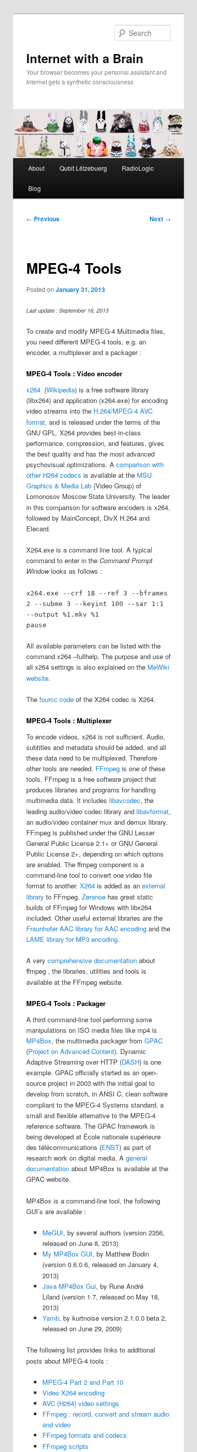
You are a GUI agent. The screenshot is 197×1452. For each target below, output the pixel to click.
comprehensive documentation (92, 960)
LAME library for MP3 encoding (72, 939)
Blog (34, 188)
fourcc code (56, 699)
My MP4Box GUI (67, 1254)
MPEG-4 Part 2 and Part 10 (82, 1382)
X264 (87, 885)
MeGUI (52, 1232)
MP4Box (39, 1040)
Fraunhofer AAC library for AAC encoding (86, 928)
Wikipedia (60, 389)
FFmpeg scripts (65, 1446)
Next (160, 218)
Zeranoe (94, 897)
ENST (110, 1147)
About (36, 168)
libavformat (152, 811)
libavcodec (124, 800)
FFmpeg (107, 768)
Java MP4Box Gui (69, 1286)
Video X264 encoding (73, 1392)
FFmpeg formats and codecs (84, 1435)
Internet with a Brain (84, 58)
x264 (34, 389)
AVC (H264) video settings (80, 1403)
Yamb (50, 1318)
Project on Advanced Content (71, 1051)
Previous (43, 218)
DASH (130, 1062)
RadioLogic (138, 168)
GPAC (153, 1040)
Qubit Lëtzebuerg (83, 168)
